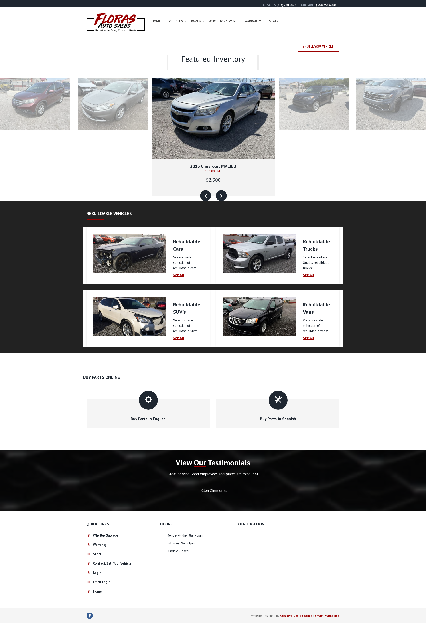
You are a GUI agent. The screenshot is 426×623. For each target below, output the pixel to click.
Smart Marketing (327, 616)
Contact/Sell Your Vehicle (112, 563)
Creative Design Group (296, 616)
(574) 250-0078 (286, 5)
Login (97, 573)
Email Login (101, 582)
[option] (213, 136)
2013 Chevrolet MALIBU (213, 166)
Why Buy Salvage (223, 21)
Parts (196, 21)
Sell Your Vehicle (320, 46)
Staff (273, 21)
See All (178, 275)
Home (156, 21)
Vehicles (176, 21)
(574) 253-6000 (325, 5)
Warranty (253, 21)
